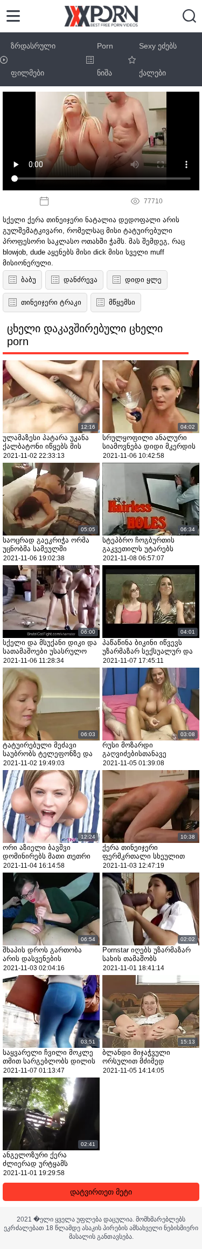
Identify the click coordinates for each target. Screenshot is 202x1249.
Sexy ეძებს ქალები (158, 59)
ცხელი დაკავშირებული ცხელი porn (85, 334)
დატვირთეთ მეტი (101, 1192)
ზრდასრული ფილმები (33, 59)
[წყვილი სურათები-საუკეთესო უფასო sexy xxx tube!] (101, 16)
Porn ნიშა (105, 59)
